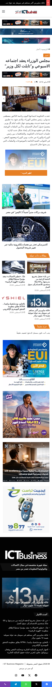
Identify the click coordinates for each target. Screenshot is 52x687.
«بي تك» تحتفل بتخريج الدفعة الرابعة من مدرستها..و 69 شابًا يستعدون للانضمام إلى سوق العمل (39, 281)
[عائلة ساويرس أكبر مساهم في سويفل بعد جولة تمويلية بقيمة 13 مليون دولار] (38, 301)
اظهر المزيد (26, 173)
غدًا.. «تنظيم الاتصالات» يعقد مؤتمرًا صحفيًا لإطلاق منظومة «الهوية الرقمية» (14, 279)
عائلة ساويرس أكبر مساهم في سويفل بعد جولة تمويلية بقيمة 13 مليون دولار (39, 313)
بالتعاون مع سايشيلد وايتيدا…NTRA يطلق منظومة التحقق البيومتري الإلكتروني (14, 306)
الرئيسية (44, 49)
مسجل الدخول (32, 333)
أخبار (38, 49)
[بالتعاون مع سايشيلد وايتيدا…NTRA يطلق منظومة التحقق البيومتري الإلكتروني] (13, 298)
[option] (26, 98)
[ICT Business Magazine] (26, 11)
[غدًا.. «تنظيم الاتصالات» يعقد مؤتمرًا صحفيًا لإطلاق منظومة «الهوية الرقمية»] (13, 267)
